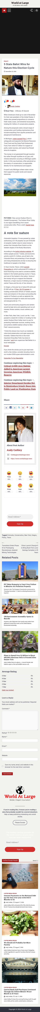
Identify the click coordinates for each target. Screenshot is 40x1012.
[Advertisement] (20, 34)
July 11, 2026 (18, 996)
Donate (6, 346)
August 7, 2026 (19, 947)
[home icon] (4, 10)
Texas (9, 537)
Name (4, 737)
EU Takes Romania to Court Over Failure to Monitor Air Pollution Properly (20, 585)
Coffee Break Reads (10, 893)
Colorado (11, 535)
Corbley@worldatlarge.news (20, 455)
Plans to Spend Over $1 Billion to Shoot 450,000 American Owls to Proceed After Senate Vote (20, 657)
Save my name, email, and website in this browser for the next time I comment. (19, 766)
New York (27, 535)
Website (4, 755)
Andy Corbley (15, 106)
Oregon (34, 535)
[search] (36, 10)
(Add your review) (8, 690)
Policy (6, 61)
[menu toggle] (9, 10)
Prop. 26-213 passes (22, 289)
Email (4, 746)
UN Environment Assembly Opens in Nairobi (18, 618)
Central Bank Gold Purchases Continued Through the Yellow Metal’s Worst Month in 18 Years (20, 992)
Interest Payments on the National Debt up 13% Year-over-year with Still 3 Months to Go (20, 898)
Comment (6, 709)
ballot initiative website (23, 251)
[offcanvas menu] (31, 10)
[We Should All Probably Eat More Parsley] (20, 923)
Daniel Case (30, 225)
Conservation (19, 535)
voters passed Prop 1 (20, 139)
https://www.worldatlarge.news (21, 459)
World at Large (20, 2)
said (12, 340)
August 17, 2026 (19, 902)
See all (35, 860)
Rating (4, 733)
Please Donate (20, 822)
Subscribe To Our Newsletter (13, 358)
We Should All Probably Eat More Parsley (17, 944)
